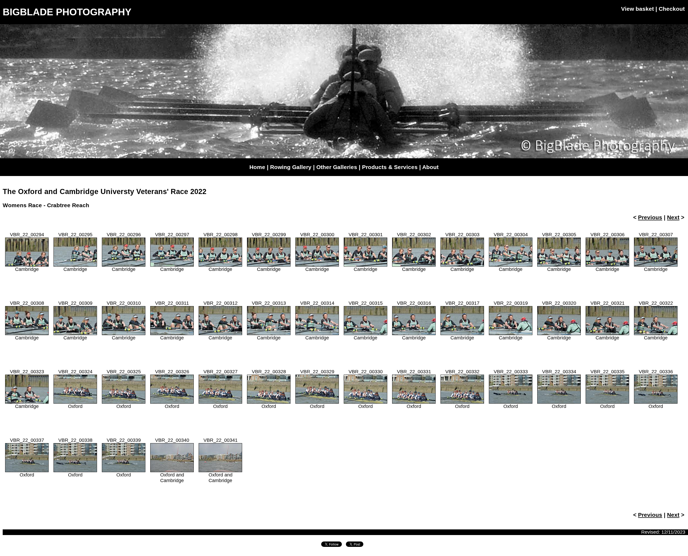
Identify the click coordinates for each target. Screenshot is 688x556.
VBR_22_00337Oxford (27, 457)
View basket (637, 9)
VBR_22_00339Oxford (124, 457)
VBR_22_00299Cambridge (269, 252)
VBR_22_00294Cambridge (27, 252)
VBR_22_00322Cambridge (656, 320)
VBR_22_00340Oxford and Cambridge (172, 460)
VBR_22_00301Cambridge (366, 252)
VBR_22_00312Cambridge (220, 320)
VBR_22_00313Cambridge (269, 320)
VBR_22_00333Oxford (511, 389)
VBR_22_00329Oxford (317, 389)
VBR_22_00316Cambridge (414, 320)
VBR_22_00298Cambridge (220, 252)
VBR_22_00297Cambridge (172, 252)
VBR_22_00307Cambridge (656, 252)
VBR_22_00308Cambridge (27, 320)
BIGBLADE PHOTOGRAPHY (67, 11)
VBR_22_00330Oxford (366, 389)
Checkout (672, 9)
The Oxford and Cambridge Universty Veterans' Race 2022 (104, 192)
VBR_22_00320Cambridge (559, 320)
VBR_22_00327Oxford (220, 389)
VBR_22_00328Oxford (269, 389)
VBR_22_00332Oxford (462, 389)
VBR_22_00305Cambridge (559, 252)
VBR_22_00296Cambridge (124, 252)
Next (673, 217)
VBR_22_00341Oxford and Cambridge (220, 460)
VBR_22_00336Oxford (656, 389)
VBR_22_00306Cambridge (607, 252)
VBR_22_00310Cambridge (124, 320)
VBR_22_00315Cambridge (366, 320)
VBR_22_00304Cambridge (511, 252)
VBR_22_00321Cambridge (607, 320)
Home (257, 167)
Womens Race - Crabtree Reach (46, 205)
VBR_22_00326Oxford (172, 389)
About (430, 167)
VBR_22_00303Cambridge (462, 252)
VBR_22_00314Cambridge (317, 320)
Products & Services (390, 167)
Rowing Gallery (290, 167)
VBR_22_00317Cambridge (462, 320)
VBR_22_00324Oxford (75, 389)
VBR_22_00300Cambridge (317, 252)
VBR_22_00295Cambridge (75, 252)
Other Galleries (336, 167)
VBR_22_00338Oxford (75, 457)
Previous (650, 217)
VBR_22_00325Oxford (124, 389)
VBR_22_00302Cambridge (414, 252)
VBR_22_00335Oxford (607, 389)
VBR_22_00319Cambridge (511, 320)
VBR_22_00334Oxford (559, 389)
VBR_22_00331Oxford (414, 389)
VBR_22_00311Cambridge (172, 320)
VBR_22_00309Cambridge (75, 320)
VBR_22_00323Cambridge (27, 389)
